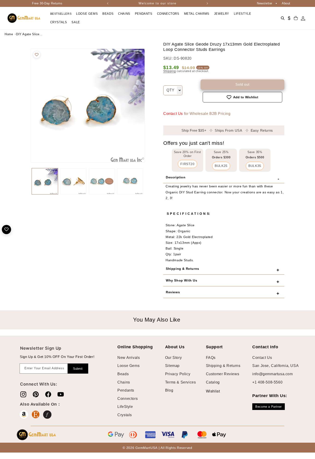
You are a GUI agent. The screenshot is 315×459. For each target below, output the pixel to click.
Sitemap (172, 366)
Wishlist (209, 391)
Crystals (124, 415)
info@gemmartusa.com (272, 374)
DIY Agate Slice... (27, 34)
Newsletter (264, 3)
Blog (169, 390)
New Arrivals (128, 358)
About (286, 3)
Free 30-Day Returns (47, 3)
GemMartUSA (146, 448)
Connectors (127, 399)
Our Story (173, 358)
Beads (123, 374)
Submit (78, 368)
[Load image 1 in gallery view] (45, 181)
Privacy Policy (177, 374)
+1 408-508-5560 (267, 382)
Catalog (213, 382)
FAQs (211, 358)
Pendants (125, 390)
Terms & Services (180, 382)
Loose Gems (128, 366)
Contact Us (173, 114)
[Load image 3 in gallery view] (102, 181)
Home (9, 34)
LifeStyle (125, 407)
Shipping (169, 71)
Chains (123, 382)
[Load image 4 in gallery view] (130, 181)
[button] (87, 14)
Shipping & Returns (223, 366)
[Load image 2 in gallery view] (73, 181)
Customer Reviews (222, 374)
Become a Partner (268, 406)
